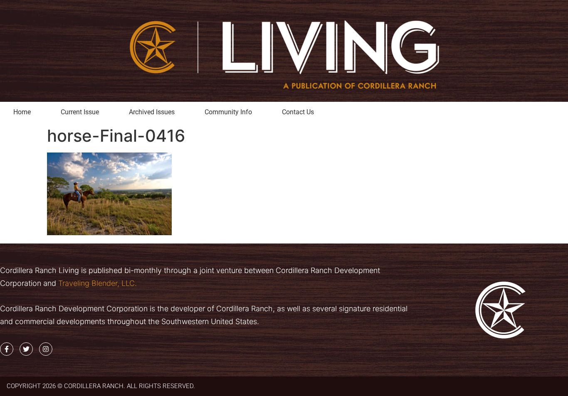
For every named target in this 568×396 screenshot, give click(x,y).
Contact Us (298, 112)
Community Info (228, 112)
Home (22, 112)
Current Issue (80, 112)
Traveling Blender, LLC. (96, 283)
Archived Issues (152, 112)
